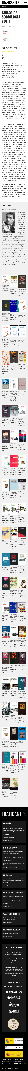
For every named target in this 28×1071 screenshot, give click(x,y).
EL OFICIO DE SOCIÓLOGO (12, 444)
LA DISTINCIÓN (5, 568)
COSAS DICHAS (21, 364)
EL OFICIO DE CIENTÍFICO (4, 445)
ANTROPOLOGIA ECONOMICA (5, 285)
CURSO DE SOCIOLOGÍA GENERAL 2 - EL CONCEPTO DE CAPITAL (14, 394)
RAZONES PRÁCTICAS (20, 718)
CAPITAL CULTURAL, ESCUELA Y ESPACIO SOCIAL (5, 341)
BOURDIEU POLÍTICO (12, 315)
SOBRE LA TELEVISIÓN (20, 742)
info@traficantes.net (14, 984)
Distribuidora (10, 848)
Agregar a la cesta (15, 48)
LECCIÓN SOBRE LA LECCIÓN (21, 666)
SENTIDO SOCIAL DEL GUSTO (5, 742)
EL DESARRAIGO (13, 418)
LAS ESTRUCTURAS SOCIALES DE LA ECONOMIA (5, 667)
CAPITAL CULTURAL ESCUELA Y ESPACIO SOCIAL (22, 315)
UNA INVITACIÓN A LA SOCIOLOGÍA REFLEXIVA (14, 767)
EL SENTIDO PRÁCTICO (12, 469)
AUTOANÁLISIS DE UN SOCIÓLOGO (22, 290)
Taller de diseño (11, 914)
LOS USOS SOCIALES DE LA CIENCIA (22, 692)
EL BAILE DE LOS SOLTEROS (5, 420)
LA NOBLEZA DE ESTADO (5, 616)
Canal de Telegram (7, 840)
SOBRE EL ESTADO (14, 742)
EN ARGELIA (20, 492)
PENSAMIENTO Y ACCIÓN (5, 717)
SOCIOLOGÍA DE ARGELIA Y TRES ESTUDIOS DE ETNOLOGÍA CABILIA (5, 767)
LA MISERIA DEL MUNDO (5, 592)
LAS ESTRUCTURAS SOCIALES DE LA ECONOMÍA (22, 640)
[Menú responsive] (25, 2)
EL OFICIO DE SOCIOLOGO (4, 469)
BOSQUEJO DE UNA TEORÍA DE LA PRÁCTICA (6, 314)
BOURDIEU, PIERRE (8, 26)
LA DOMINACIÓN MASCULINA (13, 568)
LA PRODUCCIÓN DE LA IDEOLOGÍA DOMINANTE (13, 616)
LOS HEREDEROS (5, 691)
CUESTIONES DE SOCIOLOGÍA (5, 392)
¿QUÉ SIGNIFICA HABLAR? (13, 793)
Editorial (8, 875)
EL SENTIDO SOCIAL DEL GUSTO (21, 469)
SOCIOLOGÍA (10, 76)
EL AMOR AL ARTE (22, 391)
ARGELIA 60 (12, 289)
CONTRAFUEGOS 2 (14, 365)
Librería (7, 823)
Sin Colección (18, 65)
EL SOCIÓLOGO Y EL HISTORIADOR (13, 493)
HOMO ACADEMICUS (4, 517)
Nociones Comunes (13, 893)
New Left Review (11, 930)
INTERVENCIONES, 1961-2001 (22, 539)
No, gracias (15, 1068)
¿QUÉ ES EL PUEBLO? (4, 791)
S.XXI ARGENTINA (13, 63)
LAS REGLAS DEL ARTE (13, 666)
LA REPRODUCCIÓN (21, 615)
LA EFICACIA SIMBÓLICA (21, 567)
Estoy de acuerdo (6, 1068)
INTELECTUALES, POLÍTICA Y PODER (13, 543)
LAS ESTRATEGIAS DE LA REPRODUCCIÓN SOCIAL (14, 641)
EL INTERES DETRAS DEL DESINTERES (21, 420)
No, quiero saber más (20, 1063)
